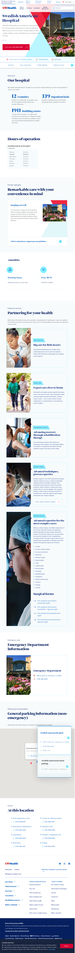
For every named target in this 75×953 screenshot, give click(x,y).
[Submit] (54, 7)
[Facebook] (59, 863)
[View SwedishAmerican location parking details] (67, 766)
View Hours (57, 59)
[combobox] (65, 7)
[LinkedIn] (68, 863)
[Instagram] (64, 863)
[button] (37, 241)
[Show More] (72, 65)
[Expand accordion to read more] (60, 241)
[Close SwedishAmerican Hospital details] (68, 737)
